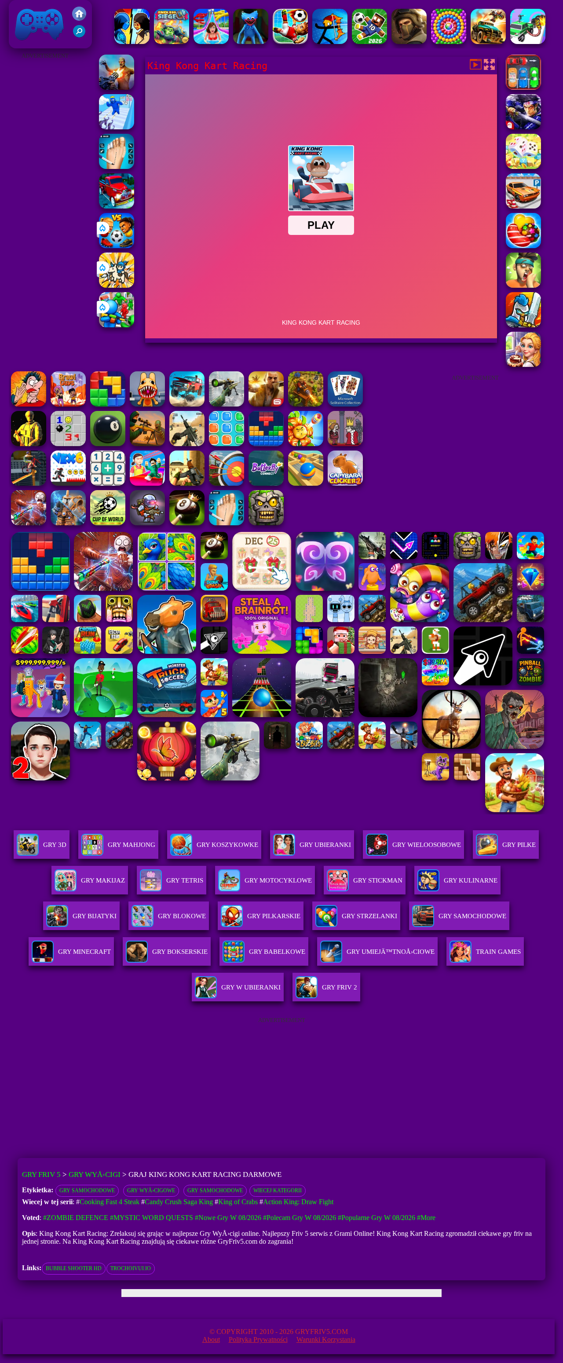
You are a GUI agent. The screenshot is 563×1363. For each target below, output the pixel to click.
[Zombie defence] (116, 325)
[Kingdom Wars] (116, 285)
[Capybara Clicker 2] (345, 483)
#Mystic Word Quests (151, 1217)
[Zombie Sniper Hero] (147, 443)
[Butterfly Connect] (266, 483)
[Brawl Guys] (68, 404)
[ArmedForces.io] (28, 443)
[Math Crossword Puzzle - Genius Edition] (107, 483)
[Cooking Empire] (523, 364)
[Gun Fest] (116, 127)
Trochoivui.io (130, 1268)
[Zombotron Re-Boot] (147, 523)
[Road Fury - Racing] (187, 404)
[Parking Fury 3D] (523, 206)
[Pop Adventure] (448, 41)
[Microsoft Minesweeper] (68, 443)
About (211, 1339)
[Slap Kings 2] (28, 404)
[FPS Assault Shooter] (187, 483)
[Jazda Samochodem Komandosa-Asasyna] (527, 41)
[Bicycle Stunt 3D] (28, 483)
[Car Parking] (523, 87)
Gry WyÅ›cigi (95, 1174)
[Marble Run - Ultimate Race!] (305, 483)
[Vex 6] (68, 483)
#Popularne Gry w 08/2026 (376, 1217)
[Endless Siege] (171, 41)
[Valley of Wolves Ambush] (409, 41)
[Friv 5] (79, 18)
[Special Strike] (187, 443)
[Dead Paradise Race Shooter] (488, 41)
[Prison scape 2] (116, 166)
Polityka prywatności (258, 1339)
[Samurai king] (523, 127)
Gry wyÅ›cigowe (151, 1190)
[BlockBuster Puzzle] (266, 443)
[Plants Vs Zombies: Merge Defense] (305, 443)
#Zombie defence (75, 1217)
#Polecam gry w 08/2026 (299, 1217)
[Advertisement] (45, 194)
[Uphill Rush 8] (211, 41)
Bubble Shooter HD (74, 1268)
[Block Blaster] (107, 404)
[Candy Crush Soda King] (523, 245)
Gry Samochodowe (87, 1190)
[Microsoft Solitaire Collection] (345, 404)
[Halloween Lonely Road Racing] (116, 206)
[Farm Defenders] (305, 404)
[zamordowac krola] (345, 443)
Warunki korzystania (325, 1339)
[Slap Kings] (523, 285)
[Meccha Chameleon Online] (28, 523)
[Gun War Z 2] (116, 87)
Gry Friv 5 (41, 1174)
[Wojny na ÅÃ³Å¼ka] (68, 523)
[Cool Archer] (226, 483)
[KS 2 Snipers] (226, 404)
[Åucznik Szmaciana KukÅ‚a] (329, 41)
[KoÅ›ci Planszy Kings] (523, 166)
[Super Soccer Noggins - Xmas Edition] (290, 41)
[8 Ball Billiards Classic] (107, 443)
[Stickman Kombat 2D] (132, 41)
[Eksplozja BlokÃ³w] (226, 443)
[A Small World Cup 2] (369, 41)
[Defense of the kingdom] (523, 325)
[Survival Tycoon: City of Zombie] (266, 523)
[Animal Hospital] (147, 404)
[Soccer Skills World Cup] (107, 523)
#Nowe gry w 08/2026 (228, 1217)
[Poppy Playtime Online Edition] (250, 41)
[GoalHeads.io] (116, 245)
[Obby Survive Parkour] (147, 483)
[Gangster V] (266, 404)
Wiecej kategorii (277, 1190)
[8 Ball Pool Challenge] (187, 523)
